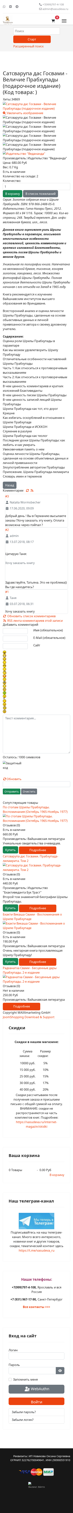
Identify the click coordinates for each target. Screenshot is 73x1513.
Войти (36, 1401)
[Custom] (17, 7)
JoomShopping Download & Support (28, 1017)
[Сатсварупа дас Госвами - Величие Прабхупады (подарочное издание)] (36, 119)
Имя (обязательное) (48, 630)
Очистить (29, 791)
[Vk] (10, 7)
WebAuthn (39, 1388)
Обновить (14, 779)
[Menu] (64, 21)
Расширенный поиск (28, 46)
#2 (7, 530)
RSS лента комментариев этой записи (35, 621)
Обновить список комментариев (31, 616)
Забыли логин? (23, 1420)
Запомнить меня (25, 1379)
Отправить (11, 791)
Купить (10, 850)
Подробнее (37, 850)
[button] (53, 20)
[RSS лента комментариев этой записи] (32, 490)
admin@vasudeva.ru (55, 9)
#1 (7, 592)
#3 (7, 496)
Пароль (14, 1365)
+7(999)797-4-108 (53, 4)
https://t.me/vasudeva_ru (36, 1250)
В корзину (57, 1175)
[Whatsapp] (4, 7)
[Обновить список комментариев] (28, 490)
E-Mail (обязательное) (49, 638)
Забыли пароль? (24, 1412)
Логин (13, 1350)
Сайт (36, 645)
